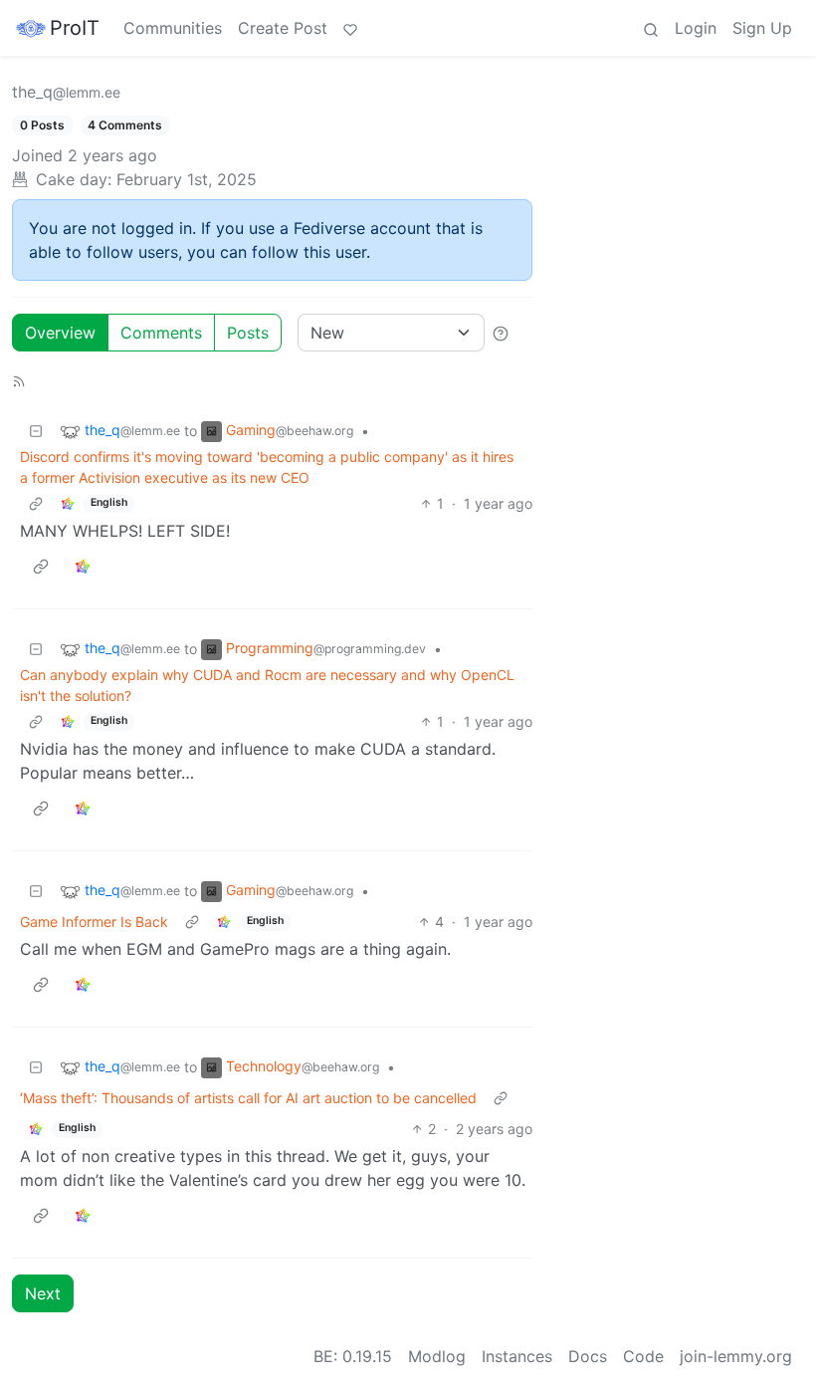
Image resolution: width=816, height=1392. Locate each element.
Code (643, 1356)
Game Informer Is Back (94, 921)
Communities (172, 28)
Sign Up (762, 28)
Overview (60, 333)
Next (43, 1293)
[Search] (651, 28)
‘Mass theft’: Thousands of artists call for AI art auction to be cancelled (248, 1097)
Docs (587, 1356)
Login (695, 28)
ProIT (75, 28)
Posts (248, 333)
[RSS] (19, 379)
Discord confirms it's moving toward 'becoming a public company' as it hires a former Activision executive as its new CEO (266, 467)
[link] (68, 503)
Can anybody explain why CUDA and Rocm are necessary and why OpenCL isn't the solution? (267, 685)
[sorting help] (501, 333)
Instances (517, 1356)
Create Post (282, 28)
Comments (161, 333)
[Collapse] (36, 430)
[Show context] (36, 503)
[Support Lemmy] (350, 28)
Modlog (437, 1356)
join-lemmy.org (736, 1356)
